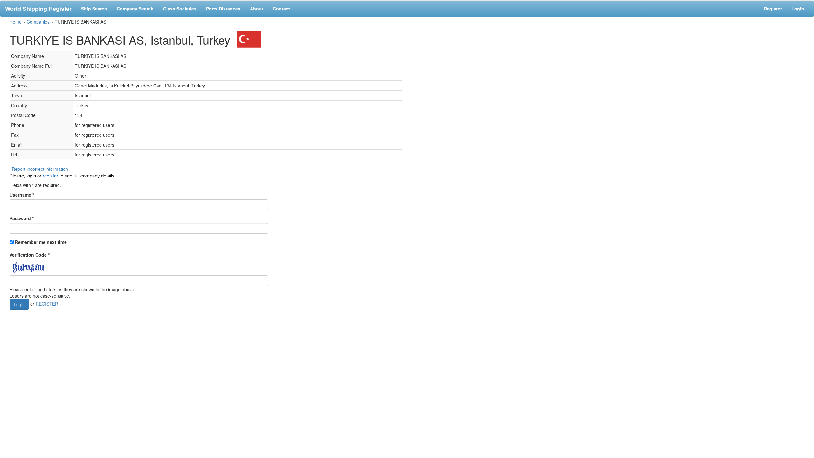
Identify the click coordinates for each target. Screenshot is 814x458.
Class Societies (180, 8)
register (50, 175)
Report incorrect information (40, 169)
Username (22, 194)
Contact (281, 8)
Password (22, 218)
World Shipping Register (38, 8)
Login (797, 8)
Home (16, 21)
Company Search (135, 8)
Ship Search (94, 8)
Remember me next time (41, 242)
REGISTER (47, 304)
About (256, 8)
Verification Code (30, 255)
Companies (38, 21)
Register (773, 8)
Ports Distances (223, 8)
